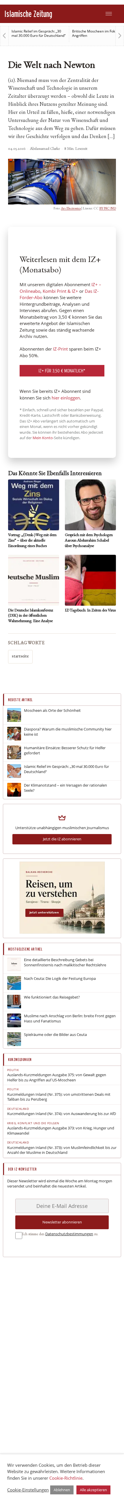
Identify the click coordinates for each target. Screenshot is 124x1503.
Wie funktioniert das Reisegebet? (52, 997)
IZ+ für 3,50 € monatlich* (62, 370)
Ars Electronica (71, 208)
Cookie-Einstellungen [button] (28, 1490)
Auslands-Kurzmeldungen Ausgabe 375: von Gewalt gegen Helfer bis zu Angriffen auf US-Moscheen (56, 1077)
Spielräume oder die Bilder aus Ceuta (55, 1034)
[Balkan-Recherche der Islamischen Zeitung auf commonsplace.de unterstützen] (62, 932)
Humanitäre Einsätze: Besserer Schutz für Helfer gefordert (65, 750)
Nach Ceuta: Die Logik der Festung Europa (60, 978)
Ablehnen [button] (62, 1489)
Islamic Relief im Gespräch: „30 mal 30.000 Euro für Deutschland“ (38, 33)
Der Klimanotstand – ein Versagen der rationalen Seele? (65, 788)
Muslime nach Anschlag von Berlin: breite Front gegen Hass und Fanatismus (70, 1019)
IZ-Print (60, 349)
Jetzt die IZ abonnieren (62, 839)
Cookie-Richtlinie (65, 1478)
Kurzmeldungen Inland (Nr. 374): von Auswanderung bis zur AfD (61, 1113)
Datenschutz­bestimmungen (69, 1233)
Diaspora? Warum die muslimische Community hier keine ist (68, 732)
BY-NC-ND (107, 208)
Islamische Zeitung (28, 14)
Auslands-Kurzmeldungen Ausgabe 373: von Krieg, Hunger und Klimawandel (60, 1131)
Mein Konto (43, 437)
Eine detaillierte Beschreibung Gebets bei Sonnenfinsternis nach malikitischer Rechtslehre (65, 962)
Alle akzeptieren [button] (93, 1489)
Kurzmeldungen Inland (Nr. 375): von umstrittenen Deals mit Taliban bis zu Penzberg (58, 1097)
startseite (20, 656)
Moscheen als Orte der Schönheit (52, 710)
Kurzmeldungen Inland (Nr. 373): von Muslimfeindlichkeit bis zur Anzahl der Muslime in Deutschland (62, 1150)
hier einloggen (66, 398)
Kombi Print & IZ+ (60, 291)
